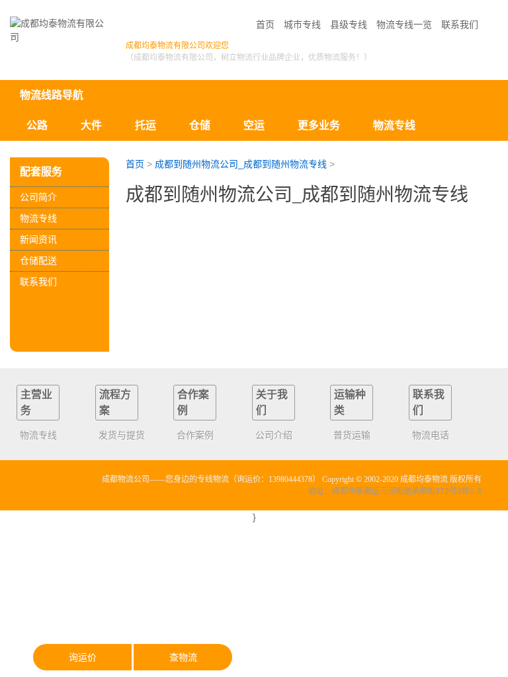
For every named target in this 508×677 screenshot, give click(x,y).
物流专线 (38, 218)
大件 (91, 125)
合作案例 (193, 402)
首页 (265, 24)
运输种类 (350, 402)
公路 (37, 125)
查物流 (183, 657)
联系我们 (459, 24)
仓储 (199, 125)
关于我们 (272, 402)
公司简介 (38, 197)
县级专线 (348, 24)
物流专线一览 (404, 24)
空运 (254, 125)
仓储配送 (38, 260)
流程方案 (115, 402)
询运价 (83, 657)
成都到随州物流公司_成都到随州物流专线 (241, 164)
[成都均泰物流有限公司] (59, 30)
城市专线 (302, 24)
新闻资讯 (38, 239)
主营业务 (36, 402)
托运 (145, 125)
